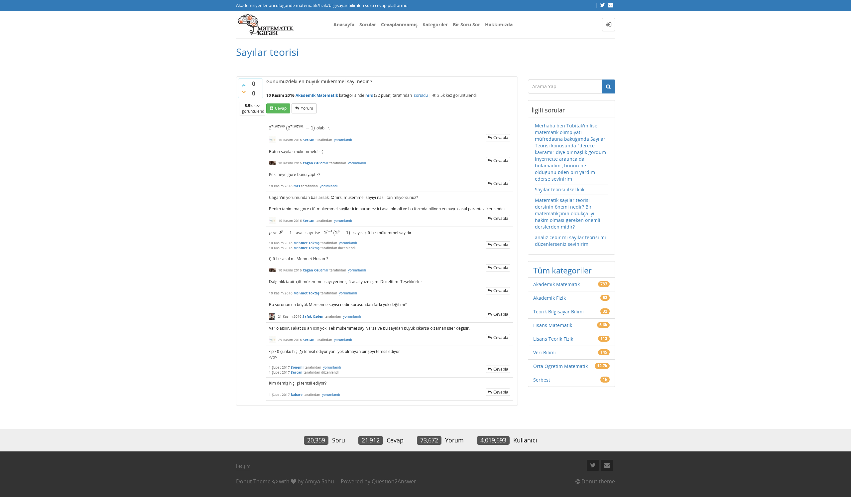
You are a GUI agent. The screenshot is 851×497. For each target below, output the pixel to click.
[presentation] (292, 128)
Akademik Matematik (317, 95)
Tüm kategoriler (562, 270)
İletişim (243, 466)
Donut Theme (253, 481)
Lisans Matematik (552, 325)
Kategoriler (435, 24)
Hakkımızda (499, 24)
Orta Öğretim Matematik (560, 366)
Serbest (541, 380)
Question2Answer (394, 481)
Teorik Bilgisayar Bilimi (558, 311)
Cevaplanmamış (399, 24)
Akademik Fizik (549, 298)
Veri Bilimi (544, 352)
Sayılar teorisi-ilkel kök (559, 189)
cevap (281, 108)
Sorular (367, 24)
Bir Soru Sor (466, 24)
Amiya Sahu (319, 481)
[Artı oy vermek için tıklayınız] (243, 85)
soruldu (421, 95)
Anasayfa (343, 24)
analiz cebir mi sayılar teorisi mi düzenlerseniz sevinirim (570, 240)
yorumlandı (343, 139)
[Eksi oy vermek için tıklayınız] (243, 91)
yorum (307, 108)
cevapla (500, 137)
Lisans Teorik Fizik (553, 339)
